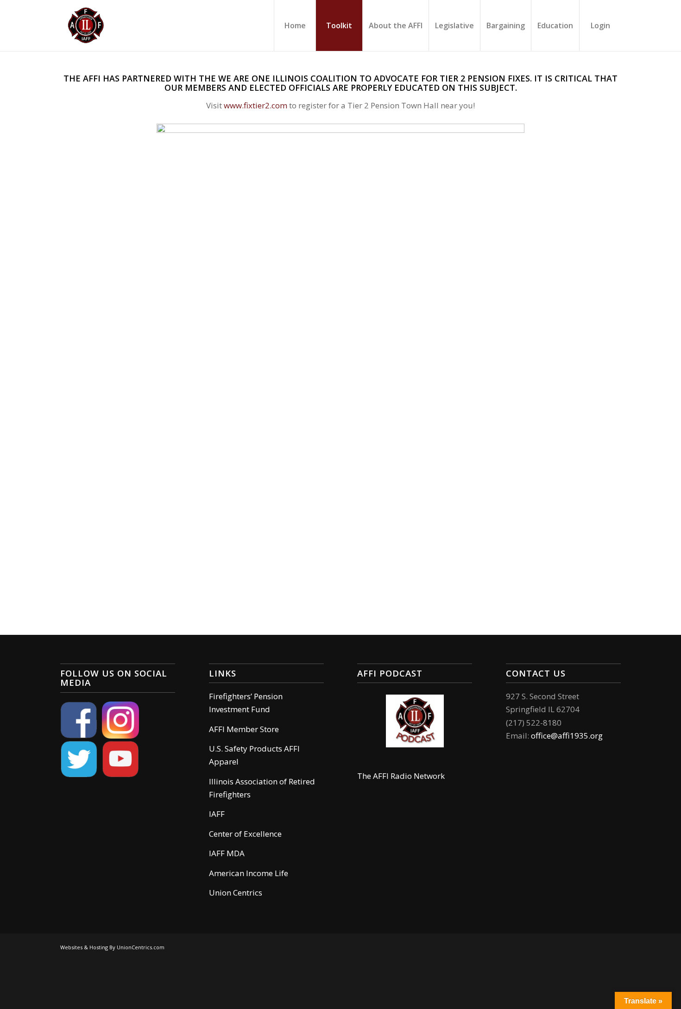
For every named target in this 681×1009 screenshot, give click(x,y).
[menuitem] (294, 25)
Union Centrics (235, 892)
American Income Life (248, 873)
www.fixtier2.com (255, 105)
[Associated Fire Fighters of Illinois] (85, 25)
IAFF (217, 813)
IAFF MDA (227, 853)
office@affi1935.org (567, 735)
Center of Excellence (245, 833)
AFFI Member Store (244, 729)
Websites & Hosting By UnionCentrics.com (112, 947)
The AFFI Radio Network (401, 776)
